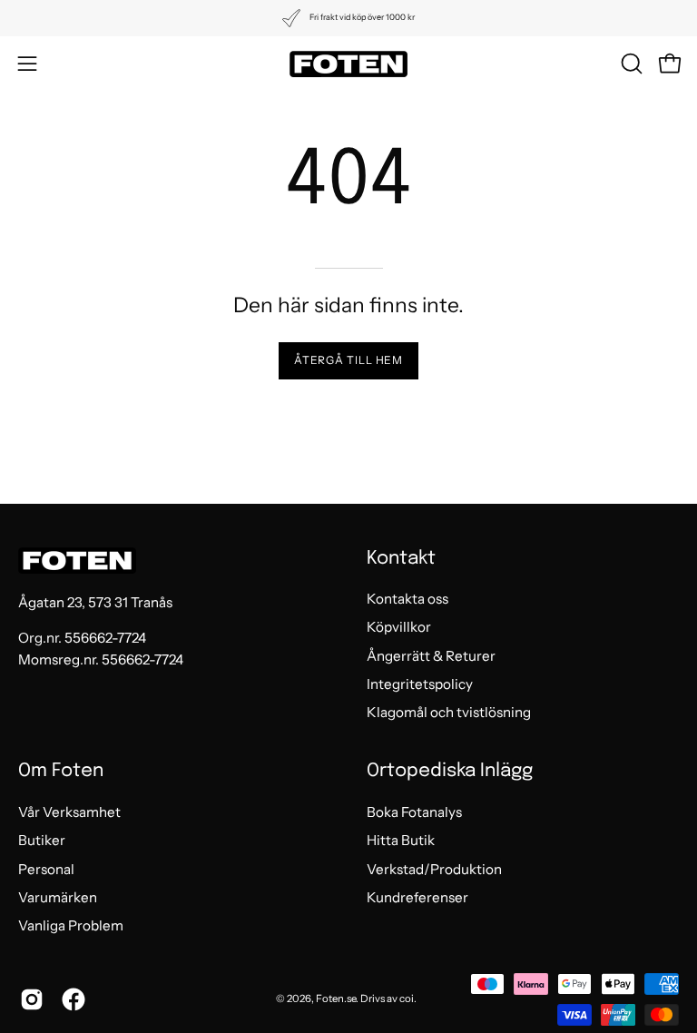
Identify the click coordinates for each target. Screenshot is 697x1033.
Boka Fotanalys (414, 812)
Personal (46, 868)
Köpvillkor (399, 627)
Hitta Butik (401, 840)
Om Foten (60, 771)
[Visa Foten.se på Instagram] (31, 999)
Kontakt (401, 558)
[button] (630, 63)
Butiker (41, 840)
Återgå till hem (349, 360)
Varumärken (57, 897)
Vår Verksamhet (69, 812)
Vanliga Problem (70, 925)
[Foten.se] (348, 64)
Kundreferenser (417, 897)
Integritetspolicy (420, 684)
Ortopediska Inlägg (450, 771)
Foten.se (336, 998)
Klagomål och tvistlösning (449, 713)
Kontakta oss (407, 598)
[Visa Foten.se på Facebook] (73, 999)
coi (406, 998)
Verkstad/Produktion (434, 868)
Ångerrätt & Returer (431, 655)
